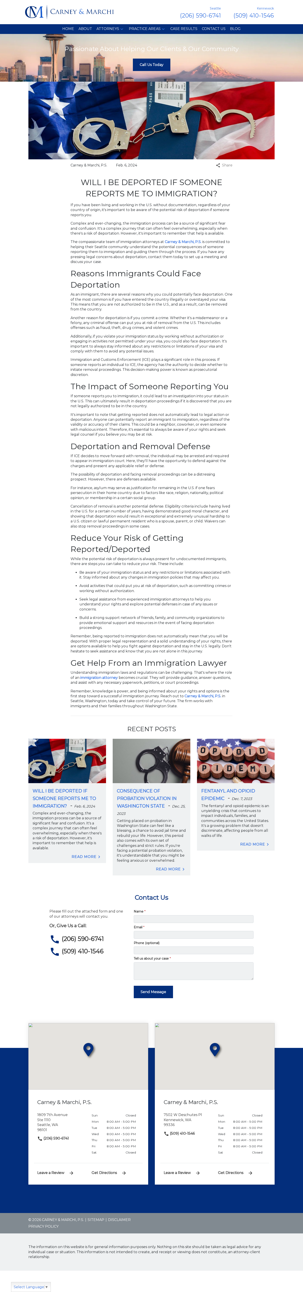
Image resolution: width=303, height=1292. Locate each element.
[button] (121, 29)
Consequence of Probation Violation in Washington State (147, 798)
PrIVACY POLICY (43, 1226)
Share (227, 165)
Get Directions (104, 1173)
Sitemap (96, 1220)
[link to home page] (69, 12)
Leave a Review (50, 1173)
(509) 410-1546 (182, 1133)
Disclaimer (119, 1220)
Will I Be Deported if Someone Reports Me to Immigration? (64, 798)
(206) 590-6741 (56, 1138)
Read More (84, 857)
